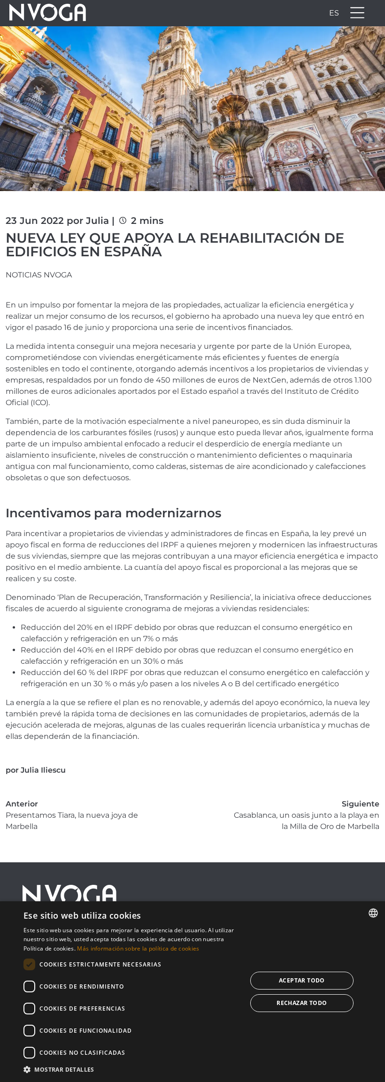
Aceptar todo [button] (302, 980)
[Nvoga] (44, 13)
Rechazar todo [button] (302, 1003)
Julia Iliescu (43, 770)
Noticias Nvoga (39, 274)
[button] (131, 1069)
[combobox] (373, 913)
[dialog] (192, 991)
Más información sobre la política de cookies (138, 948)
